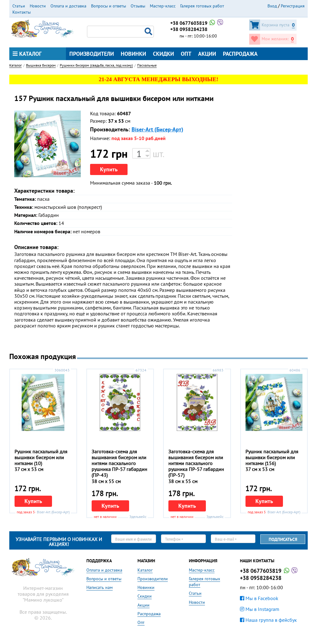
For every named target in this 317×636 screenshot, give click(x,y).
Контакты (21, 12)
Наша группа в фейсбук (270, 620)
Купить (109, 169)
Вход (272, 6)
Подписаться (283, 539)
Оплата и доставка (68, 6)
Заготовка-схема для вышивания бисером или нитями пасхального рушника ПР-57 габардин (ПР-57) (196, 463)
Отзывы (138, 6)
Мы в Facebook (261, 598)
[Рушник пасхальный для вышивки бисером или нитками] (47, 144)
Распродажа (240, 53)
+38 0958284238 (188, 29)
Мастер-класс (163, 6)
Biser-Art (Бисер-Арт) (157, 129)
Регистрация (293, 6)
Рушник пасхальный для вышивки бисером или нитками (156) (271, 457)
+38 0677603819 (189, 23)
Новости (38, 6)
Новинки (133, 53)
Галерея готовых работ (202, 6)
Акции (207, 53)
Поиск (149, 31)
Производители (91, 53)
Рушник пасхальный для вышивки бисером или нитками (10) (41, 457)
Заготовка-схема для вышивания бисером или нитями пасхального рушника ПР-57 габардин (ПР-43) (119, 463)
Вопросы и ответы (108, 6)
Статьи (18, 6)
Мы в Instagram (261, 609)
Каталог (29, 53)
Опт (186, 53)
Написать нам (99, 587)
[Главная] (42, 28)
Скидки (163, 53)
